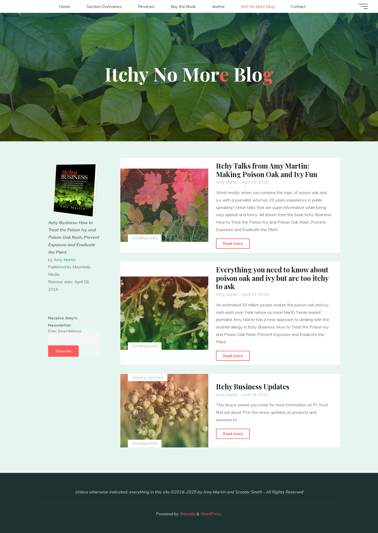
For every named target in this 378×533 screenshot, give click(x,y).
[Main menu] (363, 6)
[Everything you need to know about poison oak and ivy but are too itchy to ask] (164, 313)
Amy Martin (65, 259)
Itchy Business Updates (252, 386)
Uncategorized (144, 238)
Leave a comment (147, 377)
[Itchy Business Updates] (164, 410)
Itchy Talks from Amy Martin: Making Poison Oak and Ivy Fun (266, 170)
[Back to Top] (358, 513)
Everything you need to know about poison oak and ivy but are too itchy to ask (272, 278)
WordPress (210, 513)
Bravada (187, 513)
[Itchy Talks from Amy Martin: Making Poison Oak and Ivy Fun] (164, 205)
